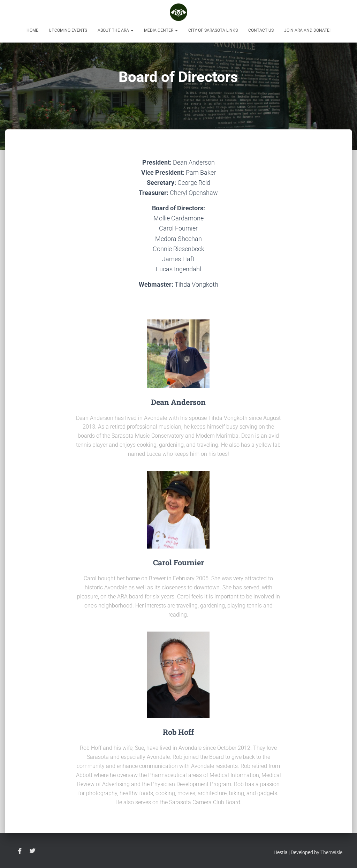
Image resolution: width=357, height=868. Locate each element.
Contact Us (261, 30)
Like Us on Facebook (20, 851)
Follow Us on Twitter (32, 851)
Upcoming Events (68, 30)
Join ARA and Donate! (307, 30)
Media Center (159, 30)
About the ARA (114, 30)
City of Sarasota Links (213, 30)
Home (32, 30)
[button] (132, 30)
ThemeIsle (331, 852)
